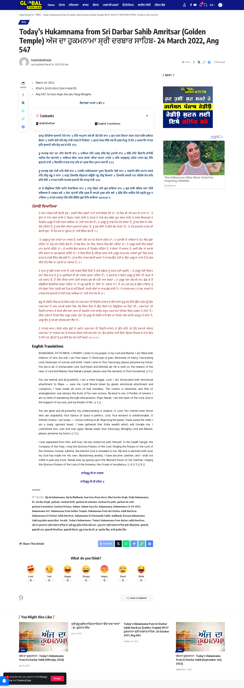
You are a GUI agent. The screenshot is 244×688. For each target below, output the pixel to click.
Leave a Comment (138, 598)
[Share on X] (199, 62)
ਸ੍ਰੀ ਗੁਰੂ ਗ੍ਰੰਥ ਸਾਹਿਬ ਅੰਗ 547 (82, 525)
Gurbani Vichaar (63, 506)
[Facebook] (191, 5)
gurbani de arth (125, 501)
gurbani (55, 501)
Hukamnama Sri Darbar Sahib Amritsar (53, 515)
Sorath (63, 520)
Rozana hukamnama (134, 515)
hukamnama (105, 506)
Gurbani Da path (107, 501)
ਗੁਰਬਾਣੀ (144, 525)
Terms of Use (24, 680)
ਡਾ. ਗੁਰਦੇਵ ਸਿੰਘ (103, 529)
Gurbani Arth (68, 501)
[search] (205, 5)
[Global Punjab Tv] (30, 5)
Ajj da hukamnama (55, 497)
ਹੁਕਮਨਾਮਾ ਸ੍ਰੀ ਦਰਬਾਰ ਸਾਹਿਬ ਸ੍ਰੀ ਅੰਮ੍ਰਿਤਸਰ (118, 525)
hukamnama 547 (41, 511)
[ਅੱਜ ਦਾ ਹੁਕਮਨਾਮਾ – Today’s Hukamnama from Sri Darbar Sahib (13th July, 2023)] (43, 636)
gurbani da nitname (86, 501)
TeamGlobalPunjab (41, 59)
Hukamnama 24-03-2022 (126, 506)
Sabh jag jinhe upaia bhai (45, 520)
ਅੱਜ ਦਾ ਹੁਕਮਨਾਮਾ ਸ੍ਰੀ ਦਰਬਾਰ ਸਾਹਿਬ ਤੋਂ (49, 525)
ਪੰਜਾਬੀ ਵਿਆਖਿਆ (47, 123)
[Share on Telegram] (133, 543)
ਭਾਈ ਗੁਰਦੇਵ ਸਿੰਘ (118, 529)
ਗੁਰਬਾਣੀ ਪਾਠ (38, 529)
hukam (76, 506)
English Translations (109, 123)
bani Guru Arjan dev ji (95, 497)
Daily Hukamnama (138, 497)
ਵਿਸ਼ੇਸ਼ (23, 22)
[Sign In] (184, 5)
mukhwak (117, 515)
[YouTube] (195, 5)
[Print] (209, 62)
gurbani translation (42, 506)
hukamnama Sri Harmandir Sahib (92, 515)
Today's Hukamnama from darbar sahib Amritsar (118, 520)
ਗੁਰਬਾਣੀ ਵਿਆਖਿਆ (54, 529)
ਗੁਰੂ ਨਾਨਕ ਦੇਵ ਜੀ (86, 529)
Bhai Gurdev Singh (117, 497)
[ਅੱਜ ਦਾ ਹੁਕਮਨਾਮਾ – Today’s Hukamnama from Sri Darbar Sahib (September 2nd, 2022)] (200, 636)
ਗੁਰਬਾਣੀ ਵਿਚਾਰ (71, 529)
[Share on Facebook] (193, 62)
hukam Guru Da (89, 506)
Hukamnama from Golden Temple (69, 511)
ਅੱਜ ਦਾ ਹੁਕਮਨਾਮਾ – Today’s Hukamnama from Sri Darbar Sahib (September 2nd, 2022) (199, 659)
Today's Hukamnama (80, 520)
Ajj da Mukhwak (74, 497)
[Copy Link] (204, 62)
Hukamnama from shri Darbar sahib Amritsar (112, 511)
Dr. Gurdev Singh (41, 501)
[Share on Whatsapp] (23, 111)
